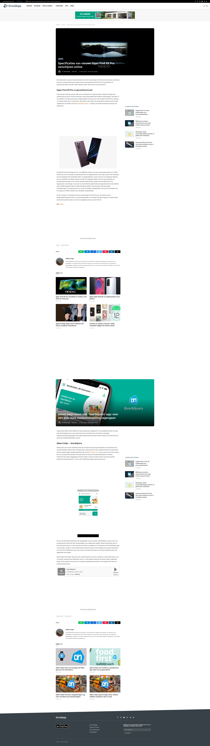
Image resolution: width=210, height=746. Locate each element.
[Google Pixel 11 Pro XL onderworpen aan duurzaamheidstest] (129, 113)
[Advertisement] (88, 121)
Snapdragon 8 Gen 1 (83, 103)
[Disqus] (88, 354)
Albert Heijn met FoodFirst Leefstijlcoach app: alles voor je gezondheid (104, 669)
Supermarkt (68, 616)
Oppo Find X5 (64, 245)
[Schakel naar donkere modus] (204, 6)
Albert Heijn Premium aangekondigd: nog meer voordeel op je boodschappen (70, 696)
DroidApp (58, 24)
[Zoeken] (207, 6)
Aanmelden (128, 733)
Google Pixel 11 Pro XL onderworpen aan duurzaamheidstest (142, 112)
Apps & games (47, 6)
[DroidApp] (12, 6)
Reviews (37, 6)
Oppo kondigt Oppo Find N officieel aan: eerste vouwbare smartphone (70, 325)
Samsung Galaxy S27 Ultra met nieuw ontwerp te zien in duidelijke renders (145, 144)
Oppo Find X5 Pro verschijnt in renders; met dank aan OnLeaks (71, 298)
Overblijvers (71, 569)
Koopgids (59, 6)
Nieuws (29, 6)
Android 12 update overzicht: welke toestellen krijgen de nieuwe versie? (102, 325)
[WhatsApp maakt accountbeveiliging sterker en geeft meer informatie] (129, 134)
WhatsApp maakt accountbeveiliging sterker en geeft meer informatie (145, 133)
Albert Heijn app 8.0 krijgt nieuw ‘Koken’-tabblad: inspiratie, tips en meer (104, 696)
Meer (72, 6)
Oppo (58, 245)
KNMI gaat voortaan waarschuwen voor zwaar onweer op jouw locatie (43, 1)
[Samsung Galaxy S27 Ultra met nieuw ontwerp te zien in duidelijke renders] (129, 144)
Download (115, 572)
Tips (66, 6)
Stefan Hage (67, 71)
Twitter (61, 204)
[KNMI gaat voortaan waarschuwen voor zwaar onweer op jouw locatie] (129, 123)
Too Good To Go (94, 452)
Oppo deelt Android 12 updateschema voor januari (105, 298)
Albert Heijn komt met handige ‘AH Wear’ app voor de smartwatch (70, 669)
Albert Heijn (60, 616)
